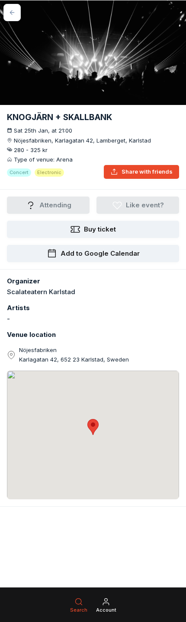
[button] (93, 427)
